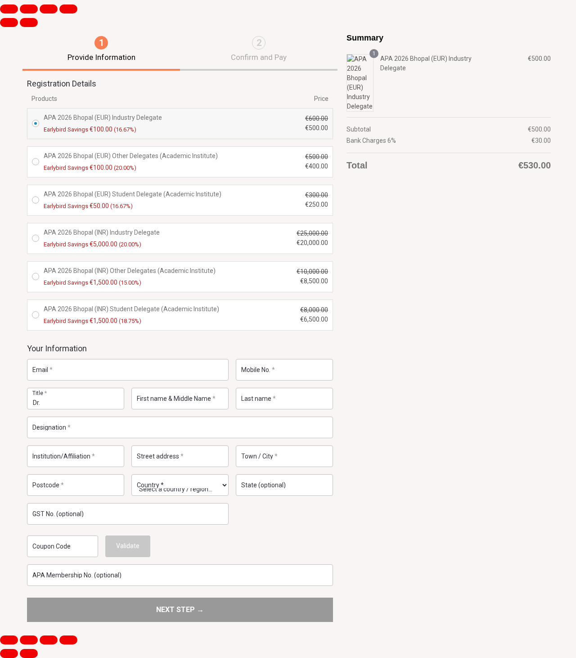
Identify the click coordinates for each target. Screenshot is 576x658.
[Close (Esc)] (68, 9)
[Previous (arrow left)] (9, 22)
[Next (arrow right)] (29, 22)
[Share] (49, 9)
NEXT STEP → (180, 609)
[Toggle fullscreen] (29, 9)
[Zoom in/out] (9, 9)
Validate (128, 545)
